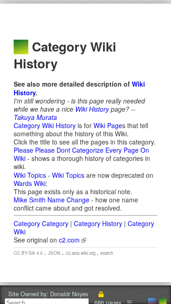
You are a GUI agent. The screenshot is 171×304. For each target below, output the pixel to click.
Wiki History (92, 108)
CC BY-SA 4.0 (28, 253)
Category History (98, 223)
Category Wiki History (45, 125)
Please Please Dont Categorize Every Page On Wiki (81, 154)
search (106, 253)
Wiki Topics (30, 175)
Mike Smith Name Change (51, 199)
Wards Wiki (30, 183)
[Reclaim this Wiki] (100, 293)
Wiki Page (107, 125)
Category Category (41, 223)
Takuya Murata (35, 117)
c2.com (70, 239)
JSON (54, 253)
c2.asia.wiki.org (81, 253)
